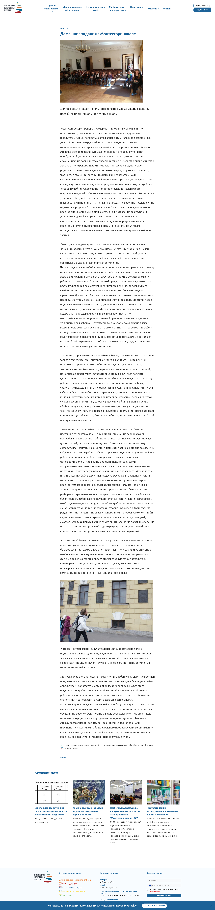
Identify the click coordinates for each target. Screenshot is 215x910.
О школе (152, 8)
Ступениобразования (51, 7)
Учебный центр (65, 895)
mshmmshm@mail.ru (108, 888)
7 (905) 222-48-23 (107, 882)
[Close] (211, 905)
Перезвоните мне (164, 896)
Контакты (168, 8)
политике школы (155, 891)
